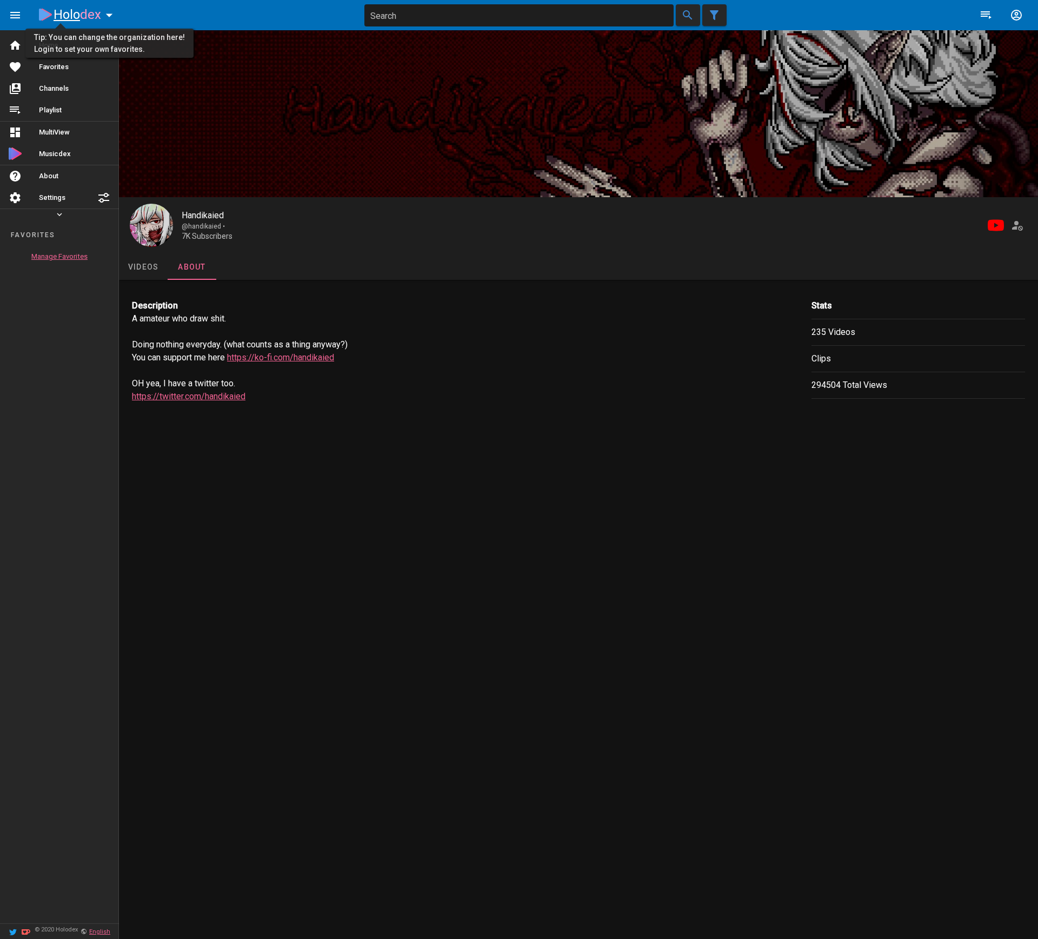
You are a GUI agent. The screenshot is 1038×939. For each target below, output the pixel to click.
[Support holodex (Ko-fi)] (26, 931)
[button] (103, 197)
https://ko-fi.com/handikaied (280, 357)
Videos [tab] (143, 267)
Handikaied (203, 215)
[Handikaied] (151, 225)
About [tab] (191, 267)
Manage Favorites (59, 256)
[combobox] (519, 15)
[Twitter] (13, 931)
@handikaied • (203, 226)
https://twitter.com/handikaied (188, 396)
